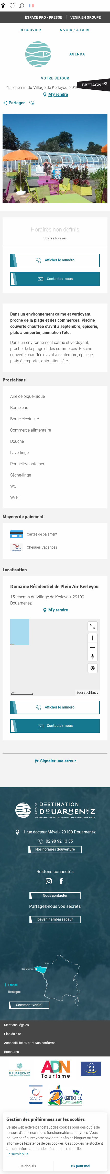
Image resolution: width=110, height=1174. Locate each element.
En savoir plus (17, 1154)
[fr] (31, 6)
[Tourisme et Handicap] (91, 1069)
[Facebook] (61, 882)
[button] (21, 5)
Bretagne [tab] (14, 991)
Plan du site (12, 1034)
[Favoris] (13, 5)
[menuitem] (30, 29)
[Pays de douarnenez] (19, 1069)
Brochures (11, 1052)
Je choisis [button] (28, 1166)
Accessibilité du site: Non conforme (30, 1043)
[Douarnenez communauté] (65, 1095)
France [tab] (12, 984)
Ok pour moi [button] (80, 1166)
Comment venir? (29, 1005)
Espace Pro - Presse (43, 17)
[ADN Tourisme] (55, 1069)
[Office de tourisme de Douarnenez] (55, 816)
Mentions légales (16, 1025)
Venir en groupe (85, 17)
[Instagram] (48, 882)
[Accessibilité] (3, 6)
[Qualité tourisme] (36, 1095)
